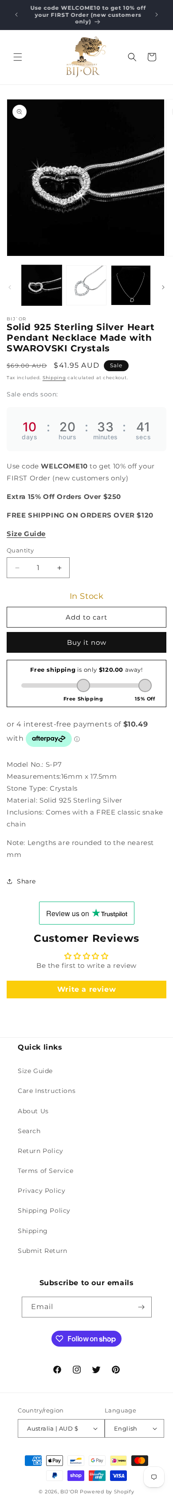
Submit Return (42, 1251)
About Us (33, 1111)
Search (29, 1131)
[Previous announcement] (16, 14)
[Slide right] (163, 287)
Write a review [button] (86, 989)
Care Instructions (46, 1091)
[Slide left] (10, 287)
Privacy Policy (41, 1191)
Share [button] (26, 881)
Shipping (54, 378)
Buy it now (86, 642)
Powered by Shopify (107, 1491)
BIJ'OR (69, 1491)
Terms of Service (46, 1171)
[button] (18, 57)
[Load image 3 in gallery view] (131, 285)
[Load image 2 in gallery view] (86, 285)
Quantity (20, 550)
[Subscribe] (141, 1307)
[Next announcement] (156, 14)
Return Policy (40, 1151)
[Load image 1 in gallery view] (42, 285)
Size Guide (35, 1071)
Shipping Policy (44, 1210)
